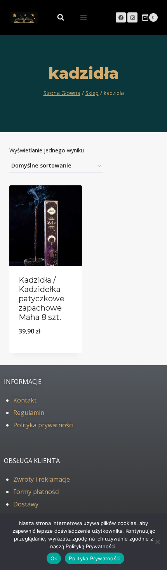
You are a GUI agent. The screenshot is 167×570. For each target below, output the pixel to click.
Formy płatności (36, 491)
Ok (53, 558)
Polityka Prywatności (94, 558)
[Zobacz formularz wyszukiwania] (56, 17)
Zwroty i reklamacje (41, 479)
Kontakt (25, 400)
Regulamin (28, 412)
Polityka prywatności (43, 425)
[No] (157, 542)
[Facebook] (121, 17)
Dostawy (25, 504)
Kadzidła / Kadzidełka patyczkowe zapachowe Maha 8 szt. (41, 298)
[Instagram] (132, 17)
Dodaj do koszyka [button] (46, 351)
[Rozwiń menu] (84, 17)
